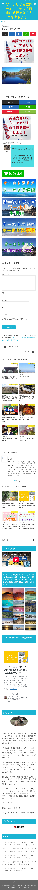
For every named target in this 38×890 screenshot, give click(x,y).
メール (4, 300)
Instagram (19, 481)
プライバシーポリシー (19, 882)
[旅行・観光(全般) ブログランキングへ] (19, 828)
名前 (4, 293)
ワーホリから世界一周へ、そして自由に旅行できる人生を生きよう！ (19, 11)
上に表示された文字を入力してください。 (14, 319)
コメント (5, 274)
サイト (4, 308)
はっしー (11, 459)
